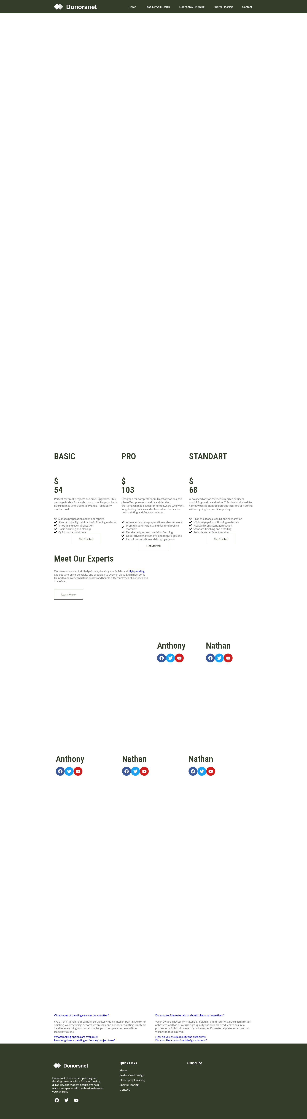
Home (132, 6)
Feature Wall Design (158, 6)
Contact (247, 6)
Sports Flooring (223, 6)
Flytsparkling (136, 571)
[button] (81, 1015)
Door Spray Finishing (191, 6)
